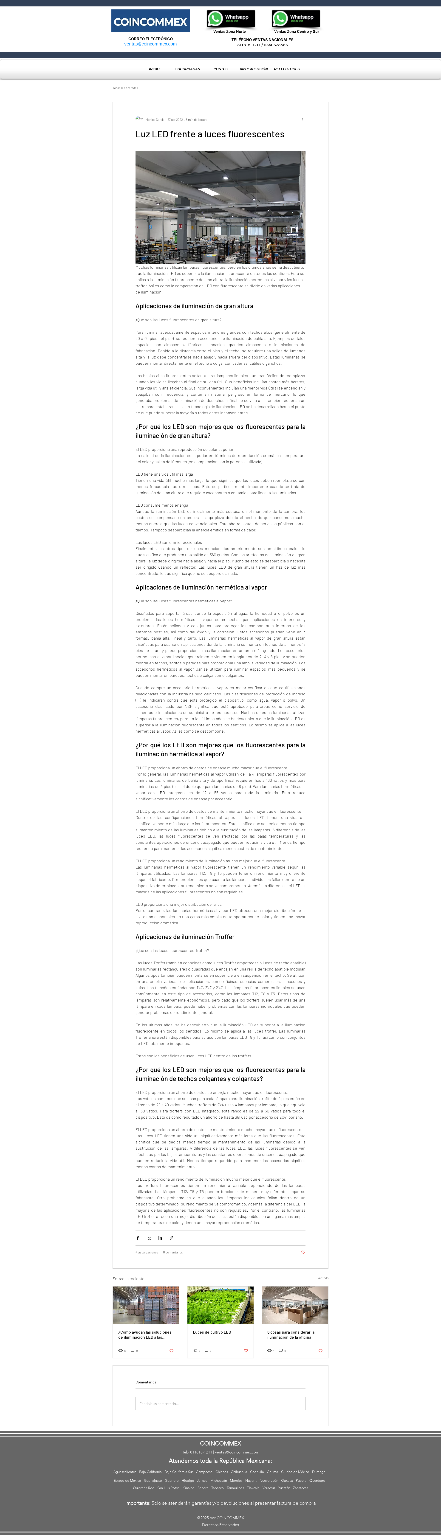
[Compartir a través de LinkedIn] (160, 1238)
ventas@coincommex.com (150, 44)
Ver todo (322, 1278)
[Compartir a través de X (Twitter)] (149, 1238)
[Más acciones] (302, 119)
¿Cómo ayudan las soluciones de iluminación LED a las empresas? (145, 1334)
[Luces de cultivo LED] (220, 1305)
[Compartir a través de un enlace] (171, 1238)
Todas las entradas (125, 88)
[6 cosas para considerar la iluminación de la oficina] (295, 1305)
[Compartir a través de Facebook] (138, 1238)
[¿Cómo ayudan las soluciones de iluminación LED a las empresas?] (146, 1305)
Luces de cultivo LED (212, 1332)
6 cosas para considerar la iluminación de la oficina (290, 1334)
